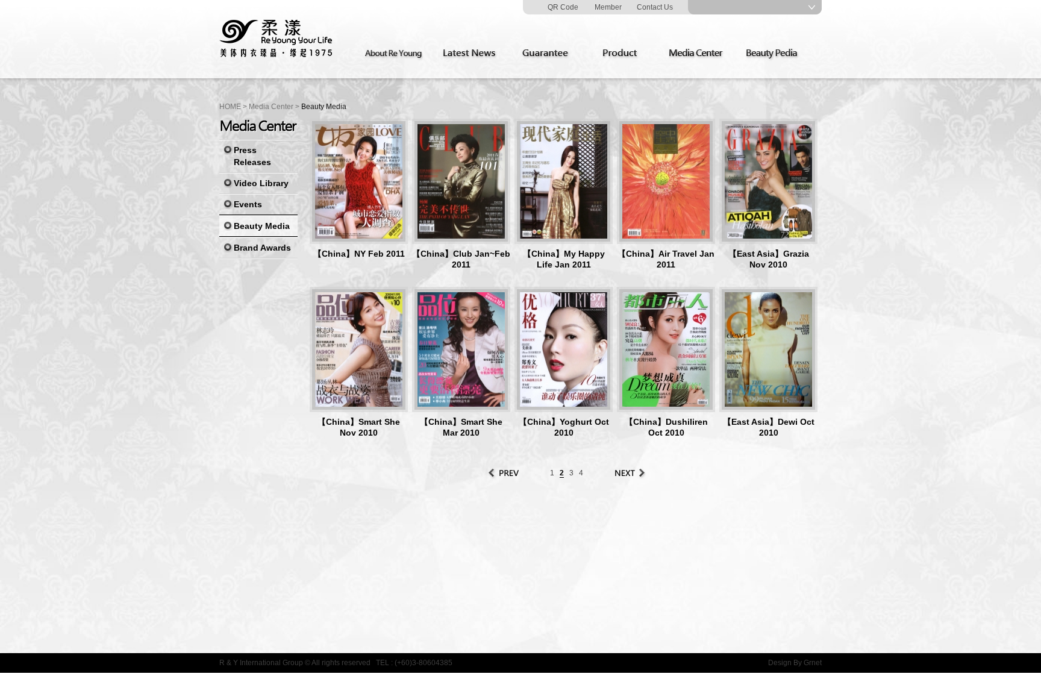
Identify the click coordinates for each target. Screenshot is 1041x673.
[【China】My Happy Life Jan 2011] (563, 181)
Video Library (261, 183)
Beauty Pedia (775, 54)
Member (608, 7)
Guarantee (547, 54)
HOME (230, 106)
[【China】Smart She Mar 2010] (461, 349)
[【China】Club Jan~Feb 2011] (461, 181)
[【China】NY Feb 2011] (359, 181)
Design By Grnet (795, 663)
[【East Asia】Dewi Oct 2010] (768, 349)
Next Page (629, 473)
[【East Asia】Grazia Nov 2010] (768, 181)
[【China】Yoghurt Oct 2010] (563, 349)
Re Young (276, 39)
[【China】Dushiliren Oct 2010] (666, 349)
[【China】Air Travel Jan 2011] (666, 181)
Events (248, 204)
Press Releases (252, 156)
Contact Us (655, 7)
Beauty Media (262, 226)
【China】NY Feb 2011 (359, 253)
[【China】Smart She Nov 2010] (359, 349)
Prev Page (504, 473)
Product (623, 54)
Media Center (699, 54)
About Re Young (396, 54)
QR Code (563, 7)
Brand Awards (262, 247)
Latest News (472, 54)
